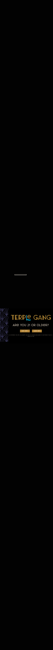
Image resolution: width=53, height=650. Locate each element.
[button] (37, 331)
